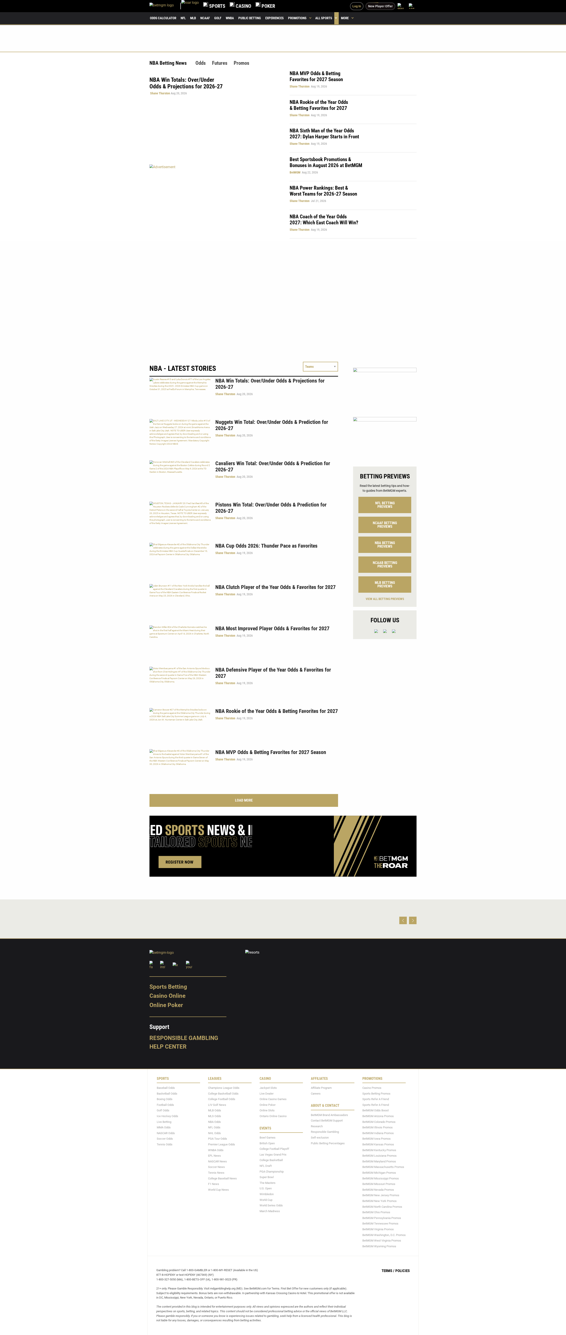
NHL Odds (214, 1133)
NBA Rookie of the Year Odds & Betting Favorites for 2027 (319, 105)
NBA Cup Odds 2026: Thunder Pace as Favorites (266, 546)
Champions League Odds (223, 1087)
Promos (241, 63)
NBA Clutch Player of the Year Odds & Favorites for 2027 (275, 587)
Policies (402, 1271)
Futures (219, 63)
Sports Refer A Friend (375, 1099)
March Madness (270, 1211)
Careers (316, 1093)
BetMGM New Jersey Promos (380, 1195)
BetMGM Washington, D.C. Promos (384, 1235)
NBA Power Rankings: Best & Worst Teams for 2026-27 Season (323, 191)
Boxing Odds (164, 1099)
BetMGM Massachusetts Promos (383, 1167)
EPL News (214, 1155)
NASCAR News (217, 1161)
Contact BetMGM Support (327, 1120)
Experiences (274, 18)
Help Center (168, 1047)
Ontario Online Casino (273, 1116)
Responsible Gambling (183, 1038)
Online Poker (166, 1005)
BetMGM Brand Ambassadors (329, 1115)
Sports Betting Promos (376, 1093)
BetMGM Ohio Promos (376, 1212)
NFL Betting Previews (385, 505)
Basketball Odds (167, 1093)
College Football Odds (221, 1099)
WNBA (230, 18)
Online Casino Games (273, 1099)
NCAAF (205, 18)
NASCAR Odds (166, 1133)
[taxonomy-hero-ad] (215, 201)
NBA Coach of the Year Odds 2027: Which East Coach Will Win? (324, 220)
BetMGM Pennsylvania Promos (381, 1218)
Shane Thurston (160, 93)
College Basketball (271, 1160)
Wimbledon (267, 1194)
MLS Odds (214, 1116)
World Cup (266, 1200)
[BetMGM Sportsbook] (165, 6)
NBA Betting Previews (385, 544)
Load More (244, 800)
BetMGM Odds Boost (375, 1110)
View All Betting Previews (385, 599)
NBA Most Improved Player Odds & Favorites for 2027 (272, 628)
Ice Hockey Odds (167, 1116)
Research (317, 1126)
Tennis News (216, 1172)
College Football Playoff (274, 1148)
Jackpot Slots (268, 1087)
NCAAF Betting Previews (385, 525)
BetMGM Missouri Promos (378, 1184)
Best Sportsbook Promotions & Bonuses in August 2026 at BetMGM (326, 162)
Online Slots (267, 1110)
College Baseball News (222, 1178)
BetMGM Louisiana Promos (379, 1155)
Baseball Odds (166, 1087)
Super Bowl (267, 1177)
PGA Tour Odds (217, 1139)
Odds (200, 63)
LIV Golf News (217, 1104)
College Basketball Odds (223, 1093)
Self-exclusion (320, 1137)
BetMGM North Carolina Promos (382, 1206)
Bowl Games (267, 1137)
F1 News (213, 1184)
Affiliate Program (321, 1087)
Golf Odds (163, 1110)
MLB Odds (214, 1110)
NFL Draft (266, 1165)
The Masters (267, 1183)
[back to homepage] (190, 6)
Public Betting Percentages (328, 1143)
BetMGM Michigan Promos (379, 1172)
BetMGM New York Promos (379, 1201)
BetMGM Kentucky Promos (379, 1150)
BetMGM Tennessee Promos (380, 1223)
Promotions (297, 18)
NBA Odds (214, 1122)
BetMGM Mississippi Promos (380, 1178)
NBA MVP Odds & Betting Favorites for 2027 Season (316, 76)
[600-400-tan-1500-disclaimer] (385, 389)
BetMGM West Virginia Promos (381, 1240)
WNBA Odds (216, 1150)
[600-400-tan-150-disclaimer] (385, 438)
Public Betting (249, 18)
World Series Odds (271, 1205)
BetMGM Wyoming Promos (379, 1246)
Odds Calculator (163, 18)
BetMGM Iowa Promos (376, 1139)
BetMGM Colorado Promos (379, 1122)
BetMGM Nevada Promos (378, 1189)
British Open (267, 1143)
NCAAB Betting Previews (385, 564)
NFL (183, 18)
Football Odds (165, 1104)
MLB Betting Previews (385, 584)
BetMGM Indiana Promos (378, 1133)
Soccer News (216, 1167)
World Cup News (218, 1189)
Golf (217, 18)
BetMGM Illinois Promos (377, 1127)
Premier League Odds (221, 1144)
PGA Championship (272, 1171)
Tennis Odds (164, 1144)
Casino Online (167, 996)
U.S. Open (266, 1188)
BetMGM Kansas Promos (378, 1144)
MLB (193, 18)
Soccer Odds (165, 1139)
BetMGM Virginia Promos (378, 1229)
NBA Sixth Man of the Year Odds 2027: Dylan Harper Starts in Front (324, 134)
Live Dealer (266, 1093)
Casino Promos (371, 1087)
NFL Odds (214, 1127)
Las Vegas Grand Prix (273, 1154)
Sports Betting (168, 986)
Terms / (388, 1271)
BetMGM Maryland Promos (379, 1161)
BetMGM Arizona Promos (378, 1116)
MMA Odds (164, 1127)
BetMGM (295, 172)
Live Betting (164, 1122)
